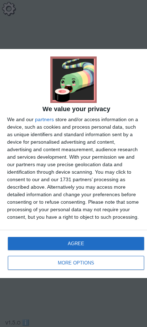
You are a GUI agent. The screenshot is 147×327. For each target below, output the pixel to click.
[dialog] (73, 163)
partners (44, 119)
